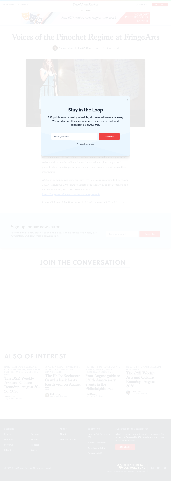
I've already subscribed (85, 144)
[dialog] (85, 240)
